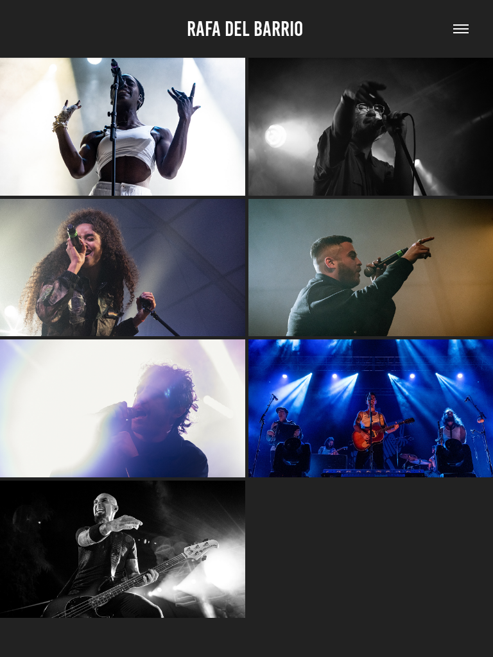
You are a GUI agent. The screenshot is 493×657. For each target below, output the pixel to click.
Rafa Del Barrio (247, 28)
